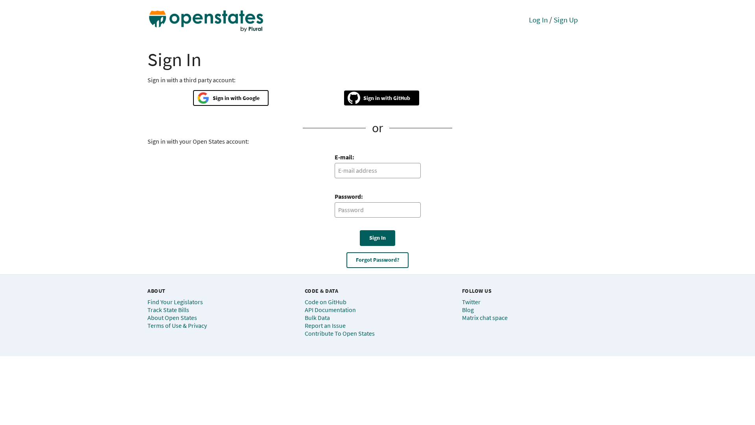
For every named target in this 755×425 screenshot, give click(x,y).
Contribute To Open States (340, 333)
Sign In (377, 237)
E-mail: (344, 157)
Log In (538, 19)
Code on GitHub (325, 302)
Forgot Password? (377, 259)
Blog (468, 310)
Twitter (471, 302)
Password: (349, 196)
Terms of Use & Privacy (177, 325)
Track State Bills (168, 310)
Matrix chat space (485, 318)
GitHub (401, 98)
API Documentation (330, 310)
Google (251, 98)
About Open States (172, 318)
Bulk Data (317, 318)
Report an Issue (325, 325)
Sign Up (566, 19)
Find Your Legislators (175, 302)
